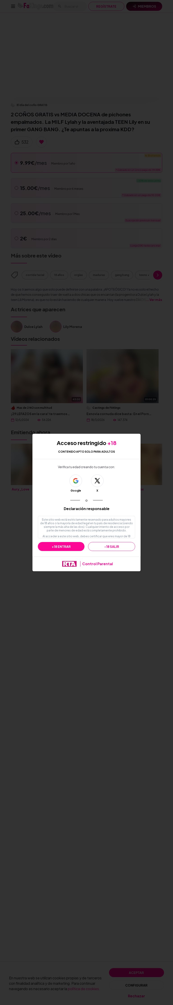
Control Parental (97, 563)
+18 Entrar (61, 546)
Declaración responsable (86, 508)
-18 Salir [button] (111, 546)
